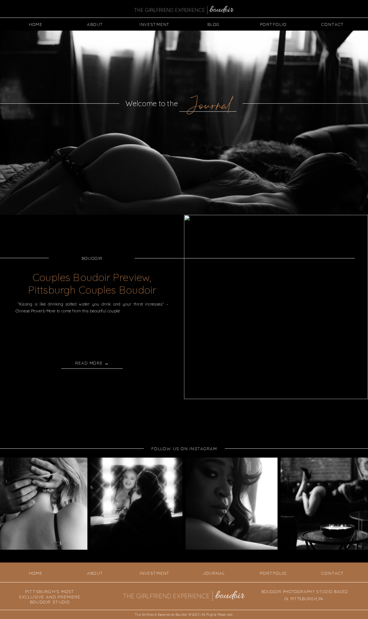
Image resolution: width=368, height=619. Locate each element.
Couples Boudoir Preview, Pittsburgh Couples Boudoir (92, 284)
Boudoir (92, 258)
